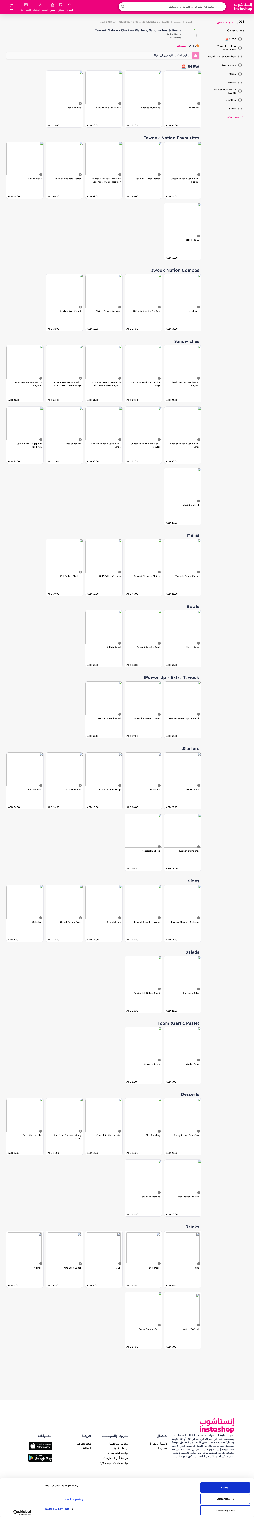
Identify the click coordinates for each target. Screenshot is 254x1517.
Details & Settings (57, 1508)
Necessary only (225, 1510)
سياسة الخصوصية (118, 1453)
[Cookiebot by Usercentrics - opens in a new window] (22, 1512)
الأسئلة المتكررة (159, 1443)
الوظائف (86, 1448)
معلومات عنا (84, 1443)
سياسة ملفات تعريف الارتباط (112, 1463)
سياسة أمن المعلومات (116, 1458)
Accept (225, 1487)
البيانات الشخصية (119, 1443)
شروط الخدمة (121, 1448)
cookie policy (74, 1499)
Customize (223, 1499)
